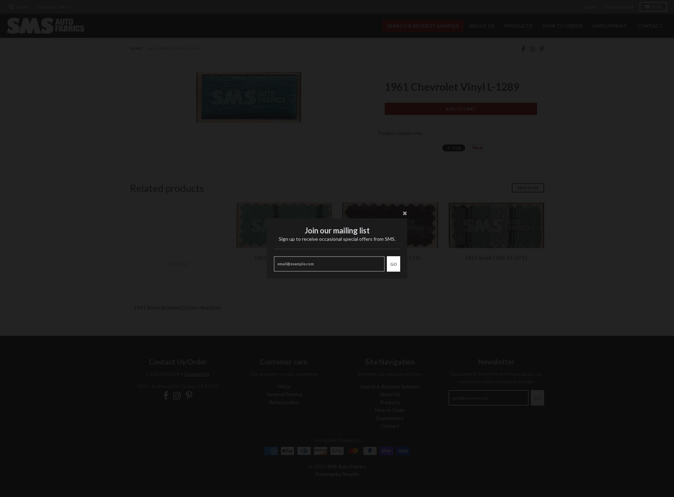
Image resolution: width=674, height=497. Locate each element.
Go (393, 264)
